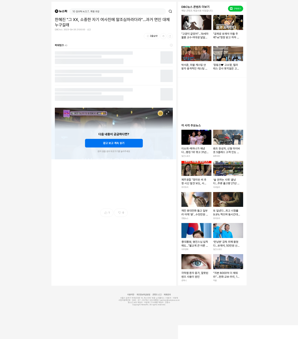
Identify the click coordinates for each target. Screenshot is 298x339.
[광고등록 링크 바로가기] (171, 45)
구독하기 (236, 8)
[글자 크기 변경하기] (163, 36)
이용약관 (130, 294)
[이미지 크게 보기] (167, 112)
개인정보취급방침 (143, 294)
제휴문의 (167, 294)
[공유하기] (170, 36)
